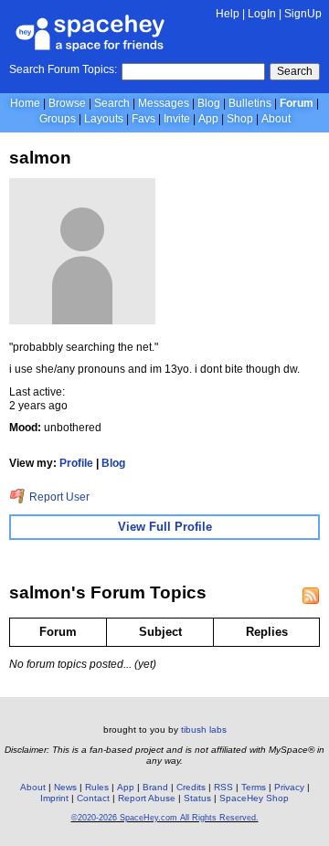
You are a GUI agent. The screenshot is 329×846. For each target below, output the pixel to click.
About (276, 118)
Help (227, 13)
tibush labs (204, 729)
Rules (97, 787)
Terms (253, 787)
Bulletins (249, 103)
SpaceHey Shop (254, 798)
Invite (177, 118)
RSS (223, 787)
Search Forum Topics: (63, 69)
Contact (93, 798)
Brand (155, 787)
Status (197, 798)
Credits (191, 787)
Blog (208, 103)
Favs (143, 118)
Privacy (289, 787)
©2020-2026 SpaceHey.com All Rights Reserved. (165, 817)
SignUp (303, 13)
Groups (57, 118)
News (65, 787)
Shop (240, 118)
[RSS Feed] (311, 595)
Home (25, 103)
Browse (67, 103)
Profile (76, 463)
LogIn (262, 13)
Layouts (103, 118)
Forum (296, 103)
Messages (163, 103)
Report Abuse (146, 798)
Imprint (54, 798)
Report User (58, 497)
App (208, 118)
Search (295, 71)
